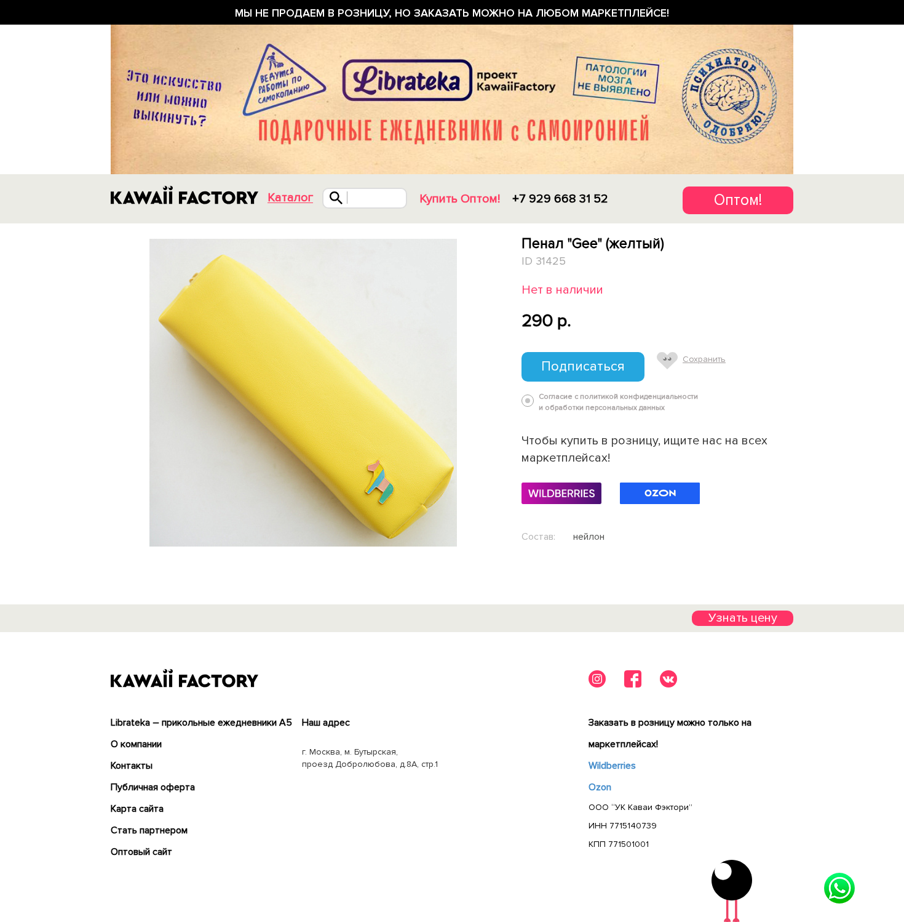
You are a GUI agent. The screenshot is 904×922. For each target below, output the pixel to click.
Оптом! (738, 200)
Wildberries (612, 766)
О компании (136, 744)
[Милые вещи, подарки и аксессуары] (184, 195)
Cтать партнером (149, 830)
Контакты (132, 766)
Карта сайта (137, 809)
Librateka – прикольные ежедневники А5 (201, 722)
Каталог (290, 198)
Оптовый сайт (141, 852)
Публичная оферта (153, 787)
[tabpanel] (303, 393)
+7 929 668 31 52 (560, 198)
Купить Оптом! (459, 198)
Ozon (600, 787)
